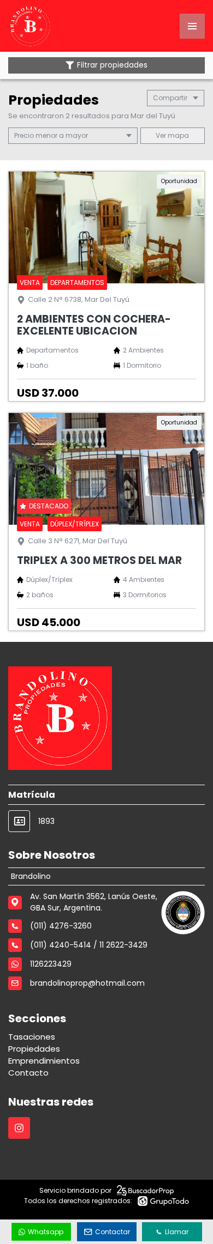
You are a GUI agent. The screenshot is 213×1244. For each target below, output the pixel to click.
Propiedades (34, 1048)
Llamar (176, 1231)
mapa (177, 135)
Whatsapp (45, 1231)
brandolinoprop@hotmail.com (87, 983)
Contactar (112, 1231)
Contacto (28, 1072)
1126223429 (51, 963)
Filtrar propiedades (112, 65)
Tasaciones (31, 1036)
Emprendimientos (44, 1060)
